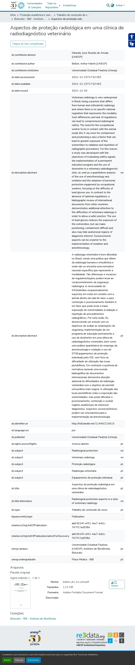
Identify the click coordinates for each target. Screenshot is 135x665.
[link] (117, 584)
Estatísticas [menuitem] (69, 5)
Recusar (19, 660)
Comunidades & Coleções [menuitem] (34, 5)
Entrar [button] (119, 5)
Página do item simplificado (28, 44)
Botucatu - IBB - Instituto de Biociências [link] (30, 19)
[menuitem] (52, 5)
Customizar (33, 660)
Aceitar (7, 660)
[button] (21, 5)
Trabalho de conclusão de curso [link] (73, 15)
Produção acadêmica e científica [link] (36, 15)
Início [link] (13, 15)
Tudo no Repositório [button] (51, 5)
